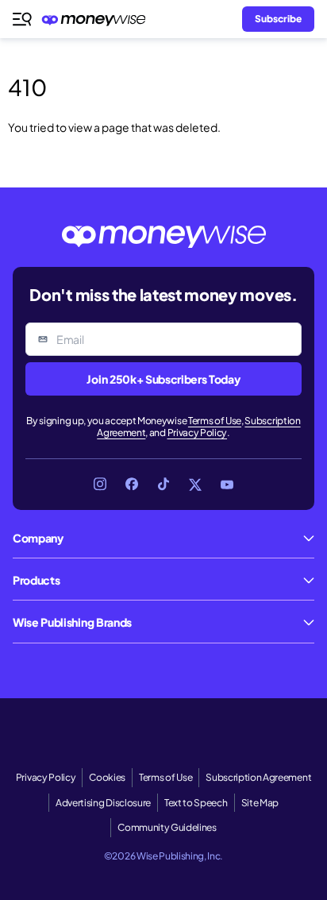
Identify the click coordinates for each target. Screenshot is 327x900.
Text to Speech (196, 803)
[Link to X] (195, 484)
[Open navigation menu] (22, 19)
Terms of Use (214, 421)
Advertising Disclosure (103, 803)
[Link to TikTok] (163, 484)
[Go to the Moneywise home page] (97, 19)
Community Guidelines (167, 827)
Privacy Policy (197, 432)
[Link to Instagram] (100, 484)
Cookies (107, 777)
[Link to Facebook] (131, 484)
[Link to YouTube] (227, 484)
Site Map (260, 803)
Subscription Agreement (258, 777)
